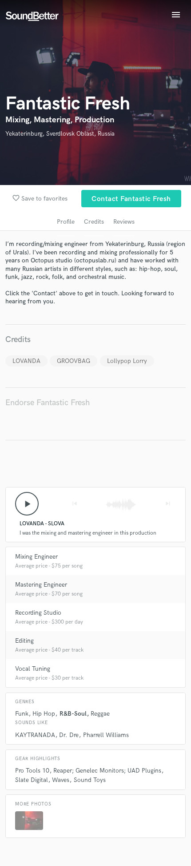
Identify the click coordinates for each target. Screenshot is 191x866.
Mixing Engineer (36, 556)
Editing (24, 640)
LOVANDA (26, 361)
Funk (21, 713)
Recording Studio (38, 612)
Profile (66, 222)
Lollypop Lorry (127, 361)
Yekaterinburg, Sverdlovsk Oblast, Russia (60, 133)
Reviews (124, 222)
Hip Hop (43, 713)
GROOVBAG (73, 361)
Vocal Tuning (32, 669)
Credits (94, 222)
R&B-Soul (73, 713)
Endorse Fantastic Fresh (47, 403)
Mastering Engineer (41, 584)
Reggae (100, 713)
